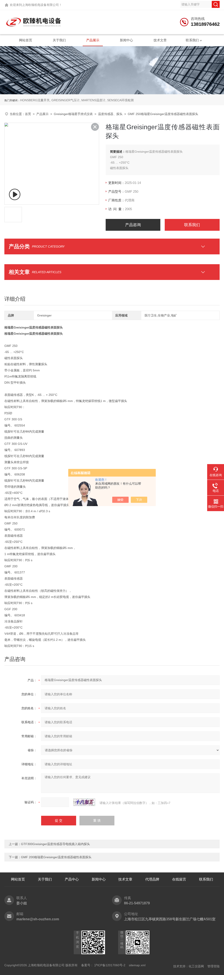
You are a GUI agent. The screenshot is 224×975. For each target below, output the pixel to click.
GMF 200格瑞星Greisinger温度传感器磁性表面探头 (56, 857)
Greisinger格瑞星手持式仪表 (73, 114)
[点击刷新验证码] (84, 802)
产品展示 (92, 40)
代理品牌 (152, 879)
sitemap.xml (137, 965)
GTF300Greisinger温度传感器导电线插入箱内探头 (55, 844)
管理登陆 (213, 966)
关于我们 (59, 40)
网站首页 (25, 40)
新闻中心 (126, 40)
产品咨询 (133, 225)
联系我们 (192, 40)
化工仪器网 (196, 966)
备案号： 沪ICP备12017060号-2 (103, 965)
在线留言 (179, 879)
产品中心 (72, 879)
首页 (28, 114)
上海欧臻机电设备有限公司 (40, 5)
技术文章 (160, 40)
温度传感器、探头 (110, 114)
